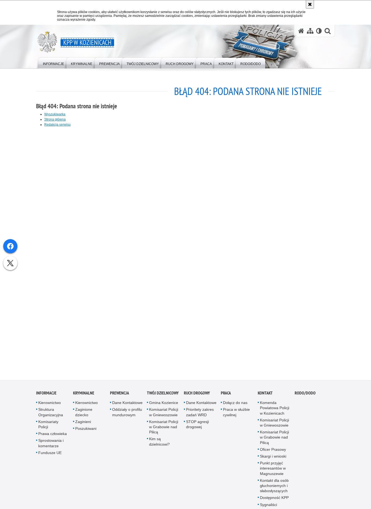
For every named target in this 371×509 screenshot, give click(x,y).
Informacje (46, 395)
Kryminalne (83, 395)
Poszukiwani (85, 430)
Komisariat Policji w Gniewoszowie (163, 414)
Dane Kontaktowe (127, 405)
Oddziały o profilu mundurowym (127, 414)
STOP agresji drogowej (197, 426)
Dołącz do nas (235, 405)
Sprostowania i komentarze (51, 445)
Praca (226, 395)
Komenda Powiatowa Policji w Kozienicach (274, 410)
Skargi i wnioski (273, 458)
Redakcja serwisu (57, 125)
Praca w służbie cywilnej (236, 414)
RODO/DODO (305, 395)
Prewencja (119, 395)
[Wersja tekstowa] (319, 30)
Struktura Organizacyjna (50, 414)
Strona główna (55, 119)
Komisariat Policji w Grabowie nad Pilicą (163, 429)
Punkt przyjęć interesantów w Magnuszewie (273, 470)
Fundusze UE (50, 455)
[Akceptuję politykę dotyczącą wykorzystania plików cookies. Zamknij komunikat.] (310, 4)
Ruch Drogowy (197, 395)
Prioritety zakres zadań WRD (200, 414)
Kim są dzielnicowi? (159, 444)
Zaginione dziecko (83, 414)
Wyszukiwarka (54, 114)
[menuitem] (53, 63)
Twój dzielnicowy (163, 395)
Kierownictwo (49, 405)
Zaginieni (83, 424)
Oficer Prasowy (273, 451)
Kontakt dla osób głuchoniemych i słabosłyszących (274, 487)
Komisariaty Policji (48, 426)
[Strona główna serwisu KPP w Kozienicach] (301, 30)
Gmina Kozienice (163, 405)
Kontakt (265, 395)
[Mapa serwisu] (310, 30)
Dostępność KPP (274, 500)
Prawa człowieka (52, 436)
